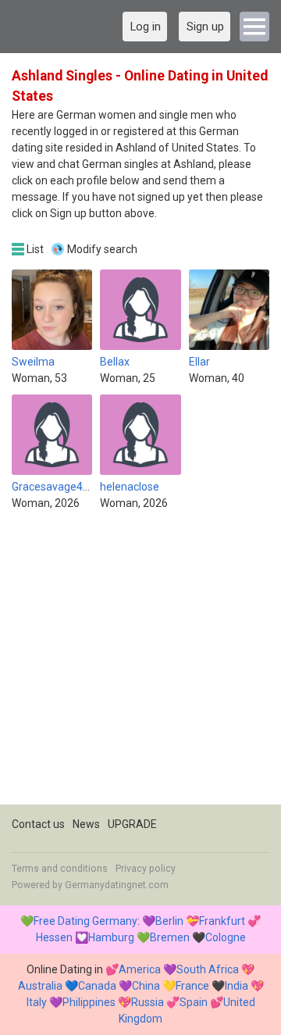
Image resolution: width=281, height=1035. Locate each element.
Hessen (54, 937)
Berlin (169, 921)
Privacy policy (146, 868)
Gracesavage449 (53, 486)
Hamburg (111, 937)
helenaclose (129, 486)
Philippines (89, 1002)
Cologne (225, 937)
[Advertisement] (140, 664)
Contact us (38, 824)
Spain (194, 1002)
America (140, 969)
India (236, 986)
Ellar (199, 361)
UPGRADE (132, 824)
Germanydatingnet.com (117, 885)
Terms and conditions (60, 868)
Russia (147, 1002)
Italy (37, 1002)
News (86, 824)
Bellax (115, 361)
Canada (97, 986)
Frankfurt (222, 921)
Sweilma (33, 361)
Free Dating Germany (85, 921)
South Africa (207, 969)
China (146, 986)
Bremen (170, 937)
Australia (40, 986)
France (192, 986)
